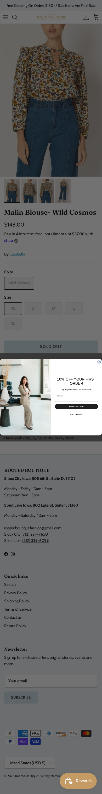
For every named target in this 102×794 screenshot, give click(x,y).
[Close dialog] (99, 361)
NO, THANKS (76, 414)
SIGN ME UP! (76, 406)
